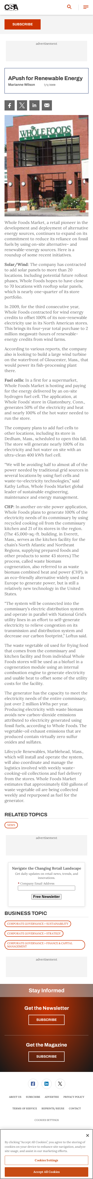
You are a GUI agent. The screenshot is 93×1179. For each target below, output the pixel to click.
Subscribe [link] (33, 1096)
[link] (10, 105)
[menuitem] (10, 105)
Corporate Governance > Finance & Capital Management (39, 944)
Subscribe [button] (46, 1020)
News (11, 825)
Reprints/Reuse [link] (53, 1108)
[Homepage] (12, 7)
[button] (86, 7)
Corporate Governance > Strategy (34, 933)
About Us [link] (15, 1096)
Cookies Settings (47, 1120)
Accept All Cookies (46, 1172)
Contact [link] (75, 1108)
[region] (46, 1154)
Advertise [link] (52, 1096)
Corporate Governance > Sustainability (37, 923)
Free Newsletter (46, 897)
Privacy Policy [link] (73, 1096)
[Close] (88, 1135)
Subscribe (22, 24)
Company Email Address (36, 883)
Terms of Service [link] (24, 1108)
